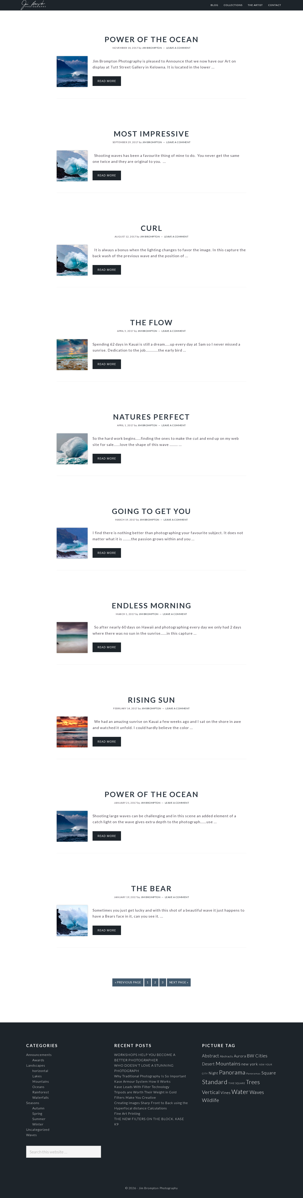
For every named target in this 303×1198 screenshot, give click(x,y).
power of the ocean (152, 794)
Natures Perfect (151, 416)
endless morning (151, 605)
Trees (253, 1082)
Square (268, 1072)
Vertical (211, 1092)
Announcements (39, 1055)
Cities (261, 1055)
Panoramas (253, 1073)
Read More (106, 81)
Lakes (37, 1076)
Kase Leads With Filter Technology (141, 1087)
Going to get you (151, 511)
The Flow (151, 322)
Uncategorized (37, 1129)
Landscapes (35, 1065)
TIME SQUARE (236, 1083)
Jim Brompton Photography (61, 5)
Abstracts (226, 1056)
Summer (39, 1119)
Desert (208, 1064)
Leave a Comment (178, 47)
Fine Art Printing (127, 1113)
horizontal (40, 1071)
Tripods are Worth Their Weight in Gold (145, 1092)
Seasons (32, 1103)
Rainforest (40, 1092)
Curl (151, 228)
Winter (37, 1124)
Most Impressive (151, 133)
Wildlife (210, 1100)
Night (213, 1073)
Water (240, 1091)
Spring (37, 1113)
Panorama (232, 1072)
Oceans (38, 1087)
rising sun (151, 699)
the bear (151, 888)
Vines (226, 1092)
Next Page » (178, 982)
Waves (31, 1135)
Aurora (240, 1056)
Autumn (38, 1108)
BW (250, 1055)
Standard (215, 1081)
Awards (38, 1060)
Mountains (40, 1081)
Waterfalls (40, 1097)
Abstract (210, 1055)
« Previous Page (128, 982)
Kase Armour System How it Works (142, 1081)
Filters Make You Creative (135, 1097)
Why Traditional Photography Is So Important (150, 1076)
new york (249, 1064)
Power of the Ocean (152, 39)
